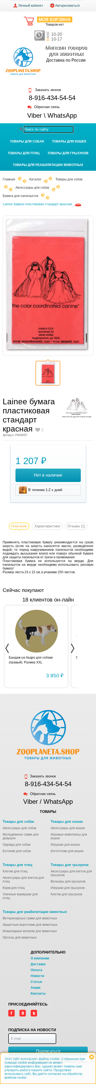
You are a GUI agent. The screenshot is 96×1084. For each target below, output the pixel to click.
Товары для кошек (69, 141)
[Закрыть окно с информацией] (91, 1056)
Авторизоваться (67, 5)
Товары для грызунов (68, 153)
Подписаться (48, 1051)
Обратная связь (47, 107)
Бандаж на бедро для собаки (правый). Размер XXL (31, 660)
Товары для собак (27, 141)
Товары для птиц (23, 153)
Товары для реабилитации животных (48, 165)
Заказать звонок (47, 90)
